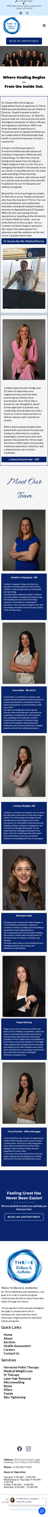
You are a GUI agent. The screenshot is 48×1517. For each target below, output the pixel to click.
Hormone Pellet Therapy (21, 1367)
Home (8, 1334)
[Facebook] (21, 13)
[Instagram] (27, 13)
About (8, 1338)
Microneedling (14, 1382)
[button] (44, 26)
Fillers (8, 1390)
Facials (8, 1393)
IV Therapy (11, 1375)
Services (9, 1342)
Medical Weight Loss (18, 1371)
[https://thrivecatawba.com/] (11, 26)
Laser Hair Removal (17, 1378)
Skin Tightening (15, 1397)
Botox (8, 1386)
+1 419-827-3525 (22, 1467)
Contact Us (11, 1353)
